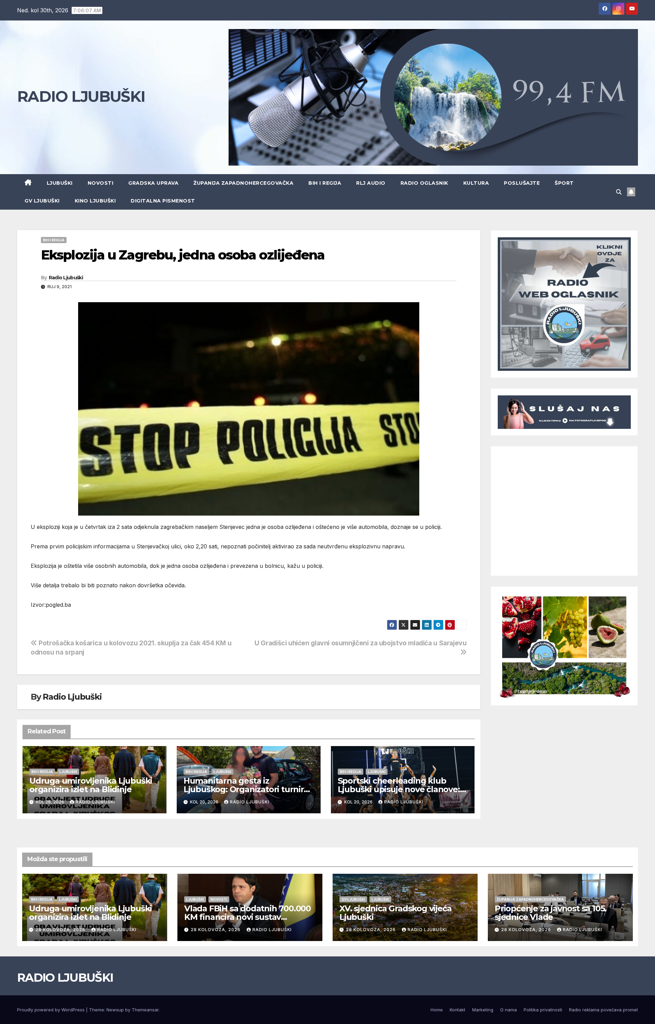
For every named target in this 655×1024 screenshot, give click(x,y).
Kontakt (457, 1009)
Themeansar (145, 1009)
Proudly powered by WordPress (51, 1009)
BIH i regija (324, 183)
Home (437, 1009)
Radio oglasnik (424, 183)
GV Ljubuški (42, 201)
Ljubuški (60, 183)
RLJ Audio (370, 183)
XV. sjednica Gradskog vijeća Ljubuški (395, 912)
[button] (619, 191)
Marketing (482, 1009)
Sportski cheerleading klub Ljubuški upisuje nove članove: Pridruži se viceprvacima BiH (399, 789)
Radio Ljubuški (66, 278)
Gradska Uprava (153, 183)
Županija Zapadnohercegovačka (243, 183)
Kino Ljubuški (95, 201)
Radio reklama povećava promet (603, 1009)
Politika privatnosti (543, 1009)
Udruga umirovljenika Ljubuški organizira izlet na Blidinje (90, 785)
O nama (508, 1009)
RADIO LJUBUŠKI (81, 96)
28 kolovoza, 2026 (61, 929)
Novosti (101, 183)
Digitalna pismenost (163, 201)
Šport (564, 183)
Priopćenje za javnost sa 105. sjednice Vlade (551, 912)
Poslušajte (522, 183)
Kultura (476, 183)
